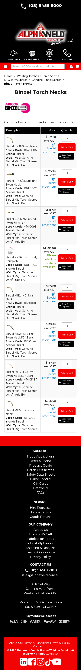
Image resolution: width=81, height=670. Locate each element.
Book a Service (41, 512)
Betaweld (40, 488)
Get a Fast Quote (66, 156)
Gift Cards (40, 483)
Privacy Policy (40, 557)
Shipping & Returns (40, 548)
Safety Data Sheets (40, 474)
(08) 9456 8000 (45, 5)
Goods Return (40, 517)
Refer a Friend (40, 461)
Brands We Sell (40, 534)
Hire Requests (40, 508)
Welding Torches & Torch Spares (38, 76)
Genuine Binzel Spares (46, 80)
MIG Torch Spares (15, 80)
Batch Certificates (40, 470)
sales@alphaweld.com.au (40, 575)
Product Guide (40, 465)
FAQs (40, 492)
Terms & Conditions (40, 552)
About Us (41, 530)
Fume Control (40, 479)
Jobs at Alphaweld (40, 543)
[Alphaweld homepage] (40, 32)
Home (8, 76)
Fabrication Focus (40, 539)
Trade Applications (40, 456)
